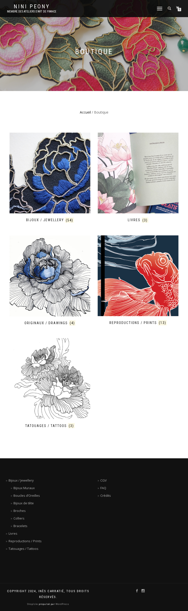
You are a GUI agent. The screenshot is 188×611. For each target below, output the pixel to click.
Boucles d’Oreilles (26, 495)
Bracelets (20, 526)
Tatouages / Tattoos (23, 548)
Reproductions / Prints (25, 541)
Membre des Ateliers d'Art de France (31, 11)
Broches (19, 510)
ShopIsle (33, 604)
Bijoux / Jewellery (21, 480)
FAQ (103, 488)
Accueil (85, 112)
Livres (13, 533)
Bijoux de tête (23, 503)
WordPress (62, 604)
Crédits (105, 495)
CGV (103, 480)
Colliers (18, 518)
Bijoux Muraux (24, 488)
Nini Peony (32, 7)
